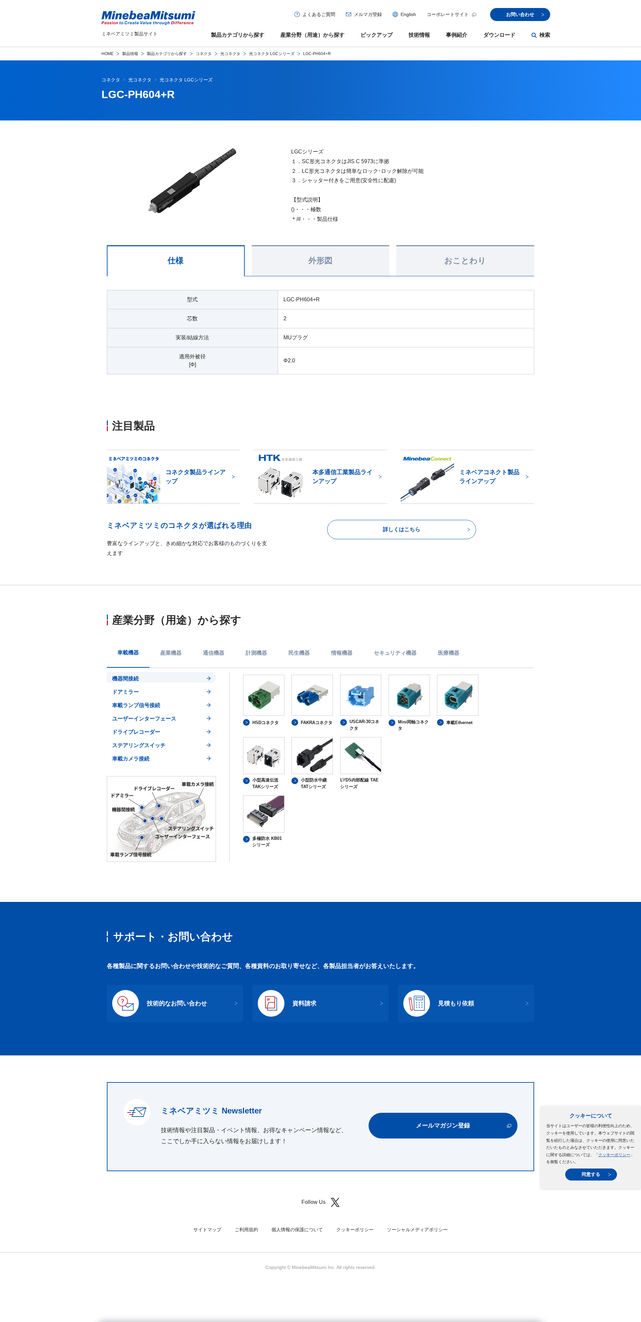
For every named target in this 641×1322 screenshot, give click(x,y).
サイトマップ (207, 1229)
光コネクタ (230, 53)
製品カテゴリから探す (237, 35)
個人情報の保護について (297, 1229)
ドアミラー (125, 692)
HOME (107, 53)
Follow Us (313, 1202)
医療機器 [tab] (448, 653)
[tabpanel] (320, 767)
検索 (545, 35)
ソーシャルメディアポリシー (417, 1229)
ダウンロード (499, 35)
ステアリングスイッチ (139, 745)
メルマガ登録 (368, 14)
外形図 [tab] (320, 260)
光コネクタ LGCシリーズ (271, 53)
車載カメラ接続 (131, 758)
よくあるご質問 (318, 14)
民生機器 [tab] (299, 653)
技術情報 (419, 35)
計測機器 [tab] (256, 653)
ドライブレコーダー (136, 732)
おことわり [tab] (465, 260)
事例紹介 (456, 35)
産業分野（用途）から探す (312, 35)
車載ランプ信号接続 (136, 705)
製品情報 (130, 53)
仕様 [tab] (176, 260)
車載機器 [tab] (128, 652)
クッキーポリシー (614, 1154)
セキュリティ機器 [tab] (395, 653)
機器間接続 (125, 678)
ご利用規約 (246, 1229)
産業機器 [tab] (171, 653)
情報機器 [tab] (342, 653)
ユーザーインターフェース (144, 718)
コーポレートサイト (448, 14)
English (408, 14)
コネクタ (204, 53)
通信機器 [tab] (213, 653)
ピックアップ (377, 35)
